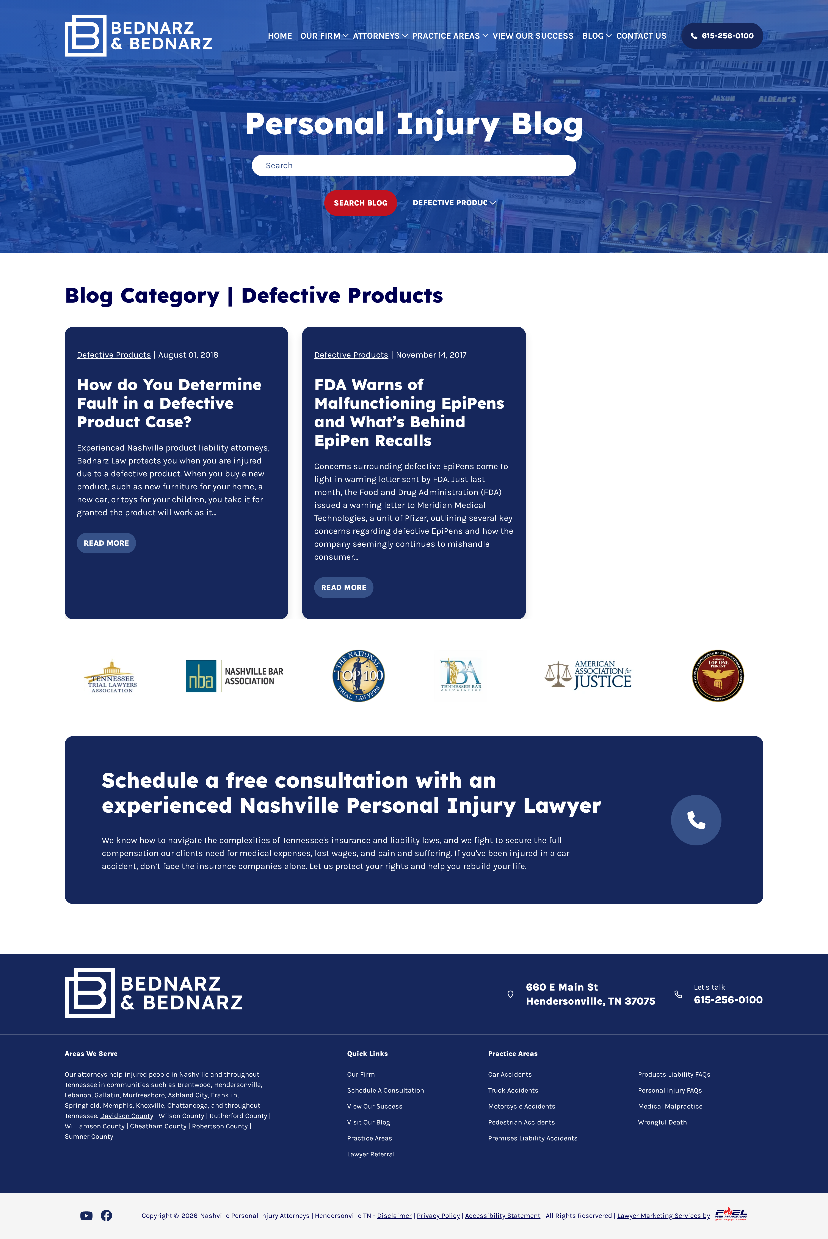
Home (280, 36)
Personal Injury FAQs (670, 1090)
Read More (106, 543)
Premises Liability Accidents (533, 1138)
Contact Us (641, 36)
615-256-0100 (728, 35)
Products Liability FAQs (674, 1074)
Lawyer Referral (371, 1154)
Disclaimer (394, 1216)
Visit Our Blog (368, 1122)
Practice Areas (446, 36)
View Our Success (533, 36)
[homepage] (138, 36)
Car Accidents (510, 1074)
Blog (593, 36)
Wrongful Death (662, 1122)
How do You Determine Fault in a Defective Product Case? (169, 403)
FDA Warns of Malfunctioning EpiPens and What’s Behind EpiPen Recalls (409, 412)
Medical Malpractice (670, 1106)
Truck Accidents (513, 1090)
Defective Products (114, 355)
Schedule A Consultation (385, 1090)
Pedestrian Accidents (521, 1122)
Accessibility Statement (502, 1216)
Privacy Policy (438, 1216)
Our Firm (320, 36)
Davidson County (126, 1116)
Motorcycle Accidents (521, 1106)
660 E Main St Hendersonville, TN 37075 (590, 994)
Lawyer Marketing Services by (663, 1216)
